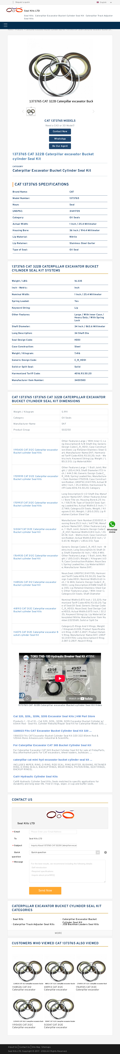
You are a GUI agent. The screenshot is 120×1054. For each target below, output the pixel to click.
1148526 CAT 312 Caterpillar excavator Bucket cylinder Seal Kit (34, 584)
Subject (17, 845)
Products (19, 30)
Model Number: (21, 198)
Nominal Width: (20, 294)
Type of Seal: (20, 249)
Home (10, 30)
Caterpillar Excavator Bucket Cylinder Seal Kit (45, 30)
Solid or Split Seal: (23, 366)
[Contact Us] (112, 527)
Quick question (16, 854)
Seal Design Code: (22, 340)
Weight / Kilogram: (23, 353)
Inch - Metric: (19, 287)
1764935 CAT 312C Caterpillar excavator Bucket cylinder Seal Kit (35, 557)
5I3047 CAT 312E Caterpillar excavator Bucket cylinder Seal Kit (34, 531)
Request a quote (23, 2)
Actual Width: (20, 224)
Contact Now (60, 131)
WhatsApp (60, 138)
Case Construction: (23, 346)
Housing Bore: (21, 230)
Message (17, 862)
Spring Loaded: (20, 301)
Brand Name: (20, 191)
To (15, 838)
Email (16, 832)
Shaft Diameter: (21, 326)
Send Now (45, 891)
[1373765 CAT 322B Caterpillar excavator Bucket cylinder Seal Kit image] (60, 71)
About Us (12, 1047)
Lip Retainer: (20, 243)
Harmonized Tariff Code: (26, 373)
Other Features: (21, 314)
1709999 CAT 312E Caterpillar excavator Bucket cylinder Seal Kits (35, 478)
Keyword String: (21, 308)
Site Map (36, 1047)
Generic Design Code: (24, 360)
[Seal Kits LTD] (14, 10)
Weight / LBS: (20, 281)
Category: (18, 217)
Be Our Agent (60, 146)
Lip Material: (20, 237)
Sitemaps (46, 1047)
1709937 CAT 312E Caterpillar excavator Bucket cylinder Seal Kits (35, 504)
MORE (58, 933)
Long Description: (22, 333)
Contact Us (24, 1047)
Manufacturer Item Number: (28, 380)
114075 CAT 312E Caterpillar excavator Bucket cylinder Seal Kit (36, 634)
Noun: (16, 204)
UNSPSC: (18, 211)
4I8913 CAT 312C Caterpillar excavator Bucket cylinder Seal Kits (34, 610)
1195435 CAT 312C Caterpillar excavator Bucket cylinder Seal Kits (35, 451)
